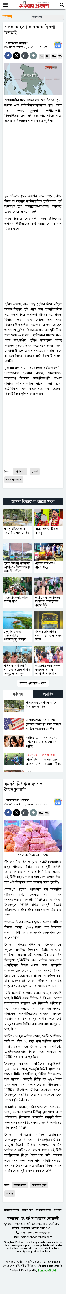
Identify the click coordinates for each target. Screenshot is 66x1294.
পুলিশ (35, 471)
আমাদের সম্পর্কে (11, 1210)
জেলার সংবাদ (13, 479)
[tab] (18, 694)
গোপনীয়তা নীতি (43, 1210)
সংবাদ (9, 1193)
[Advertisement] (33, 158)
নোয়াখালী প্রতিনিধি (17, 43)
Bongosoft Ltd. (47, 1270)
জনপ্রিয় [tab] (48, 694)
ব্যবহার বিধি (27, 1210)
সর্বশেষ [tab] (18, 694)
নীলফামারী (20, 1185)
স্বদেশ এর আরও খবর (33, 683)
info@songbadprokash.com (34, 1237)
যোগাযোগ (57, 1210)
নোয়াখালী (19, 471)
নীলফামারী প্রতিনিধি (18, 800)
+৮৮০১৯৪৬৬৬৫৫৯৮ (38, 1232)
